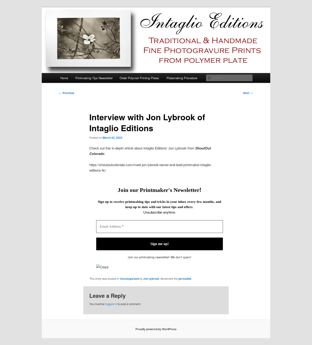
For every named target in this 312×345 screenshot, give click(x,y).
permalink (184, 279)
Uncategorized (129, 279)
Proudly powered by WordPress (156, 329)
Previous (66, 93)
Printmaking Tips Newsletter (94, 78)
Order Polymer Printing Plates (139, 78)
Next (248, 93)
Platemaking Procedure (182, 78)
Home (64, 78)
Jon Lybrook (151, 279)
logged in (111, 304)
